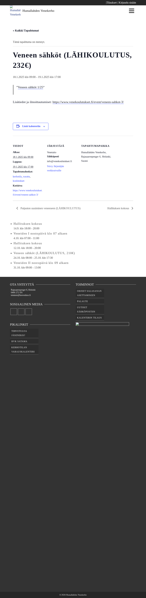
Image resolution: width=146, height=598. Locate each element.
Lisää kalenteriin (31, 126)
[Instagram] (21, 311)
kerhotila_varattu (21, 176)
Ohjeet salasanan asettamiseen (89, 293)
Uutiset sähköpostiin (86, 309)
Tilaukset (111, 2)
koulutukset (18, 181)
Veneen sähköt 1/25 (30, 87)
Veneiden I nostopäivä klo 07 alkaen (40, 233)
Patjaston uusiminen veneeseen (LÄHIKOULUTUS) (50, 208)
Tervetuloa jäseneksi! (19, 333)
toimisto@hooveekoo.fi (21, 295)
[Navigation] (131, 10)
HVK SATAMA (19, 341)
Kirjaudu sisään (127, 2)
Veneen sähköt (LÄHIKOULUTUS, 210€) (44, 253)
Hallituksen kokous (118, 208)
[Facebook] (13, 311)
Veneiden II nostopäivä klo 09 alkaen (41, 263)
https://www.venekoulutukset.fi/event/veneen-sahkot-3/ (88, 102)
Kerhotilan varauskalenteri (23, 349)
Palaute (82, 301)
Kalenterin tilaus (89, 318)
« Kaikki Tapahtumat (26, 30)
